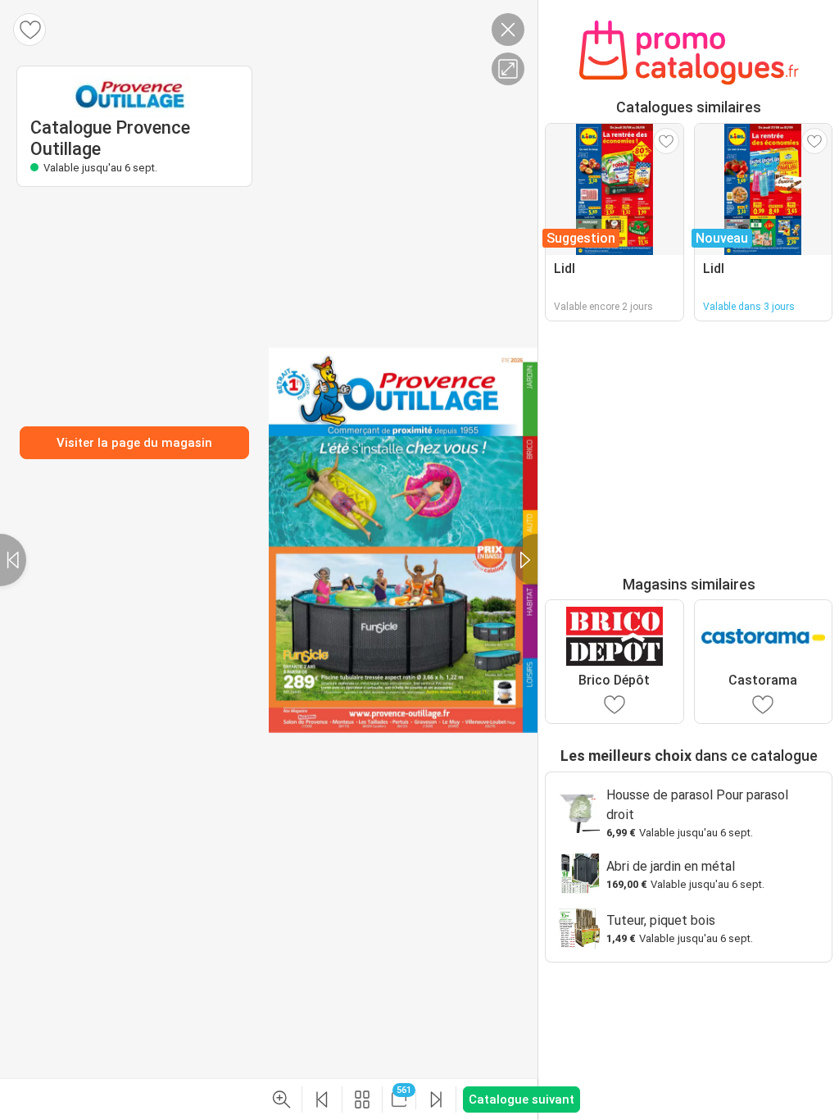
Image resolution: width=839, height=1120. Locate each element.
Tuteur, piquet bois (660, 920)
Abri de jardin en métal (670, 866)
